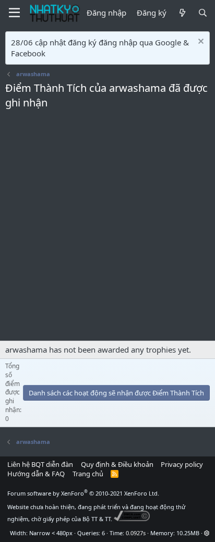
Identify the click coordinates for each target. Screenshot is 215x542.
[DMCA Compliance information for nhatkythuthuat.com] (132, 519)
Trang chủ (88, 473)
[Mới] (182, 12)
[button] (207, 533)
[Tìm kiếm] (203, 12)
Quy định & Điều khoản (117, 464)
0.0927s (136, 533)
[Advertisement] (107, 228)
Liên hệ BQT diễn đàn (40, 464)
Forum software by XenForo (83, 493)
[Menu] (14, 13)
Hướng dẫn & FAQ (36, 473)
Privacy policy (182, 464)
